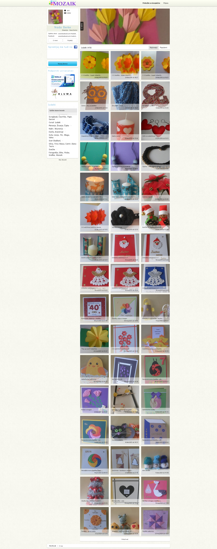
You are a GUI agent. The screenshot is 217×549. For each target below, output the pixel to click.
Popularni (163, 47)
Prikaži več (125, 539)
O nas (61, 546)
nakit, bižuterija (57, 128)
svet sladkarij (56, 140)
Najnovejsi (153, 47)
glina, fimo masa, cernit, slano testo (62, 144)
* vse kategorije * (62, 114)
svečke (53, 149)
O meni (55, 40)
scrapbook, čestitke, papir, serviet (60, 117)
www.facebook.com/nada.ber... (68, 36)
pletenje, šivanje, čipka (60, 125)
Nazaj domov (63, 63)
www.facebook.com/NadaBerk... (68, 34)
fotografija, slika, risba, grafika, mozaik (59, 153)
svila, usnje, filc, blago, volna (59, 136)
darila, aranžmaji (57, 132)
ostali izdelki (56, 122)
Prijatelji (70, 40)
